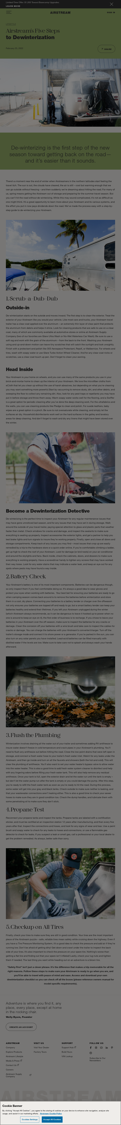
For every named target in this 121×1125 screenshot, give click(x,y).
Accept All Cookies (52, 1119)
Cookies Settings (30, 1119)
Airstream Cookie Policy (51, 1113)
